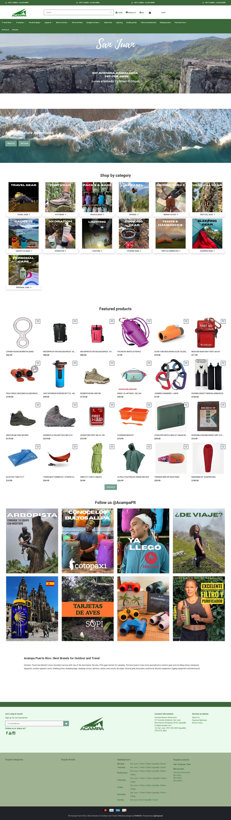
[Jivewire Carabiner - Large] (171, 373)
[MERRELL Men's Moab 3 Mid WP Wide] (22, 415)
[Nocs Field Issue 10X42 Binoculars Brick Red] (22, 373)
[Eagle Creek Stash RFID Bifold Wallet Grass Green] (171, 415)
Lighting (119, 22)
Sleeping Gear (165, 22)
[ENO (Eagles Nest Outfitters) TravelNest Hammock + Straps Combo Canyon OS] (60, 457)
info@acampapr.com (163, 725)
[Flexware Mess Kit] (134, 415)
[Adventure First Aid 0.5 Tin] (97, 415)
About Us (11, 143)
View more (111, 487)
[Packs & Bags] (97, 197)
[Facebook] (7, 733)
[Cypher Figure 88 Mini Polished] (22, 331)
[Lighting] (97, 233)
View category (23, 194)
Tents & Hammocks (148, 22)
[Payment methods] (115, 810)
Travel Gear (7, 22)
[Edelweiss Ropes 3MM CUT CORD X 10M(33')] (97, 457)
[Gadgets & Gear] (24, 233)
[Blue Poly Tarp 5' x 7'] (22, 457)
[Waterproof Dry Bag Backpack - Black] (60, 331)
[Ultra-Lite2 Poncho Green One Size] (134, 457)
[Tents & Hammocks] (171, 233)
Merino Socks (61, 22)
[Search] (111, 11)
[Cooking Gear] (134, 233)
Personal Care (180, 22)
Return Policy (197, 723)
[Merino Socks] (171, 197)
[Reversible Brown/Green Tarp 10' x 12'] (208, 415)
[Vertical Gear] (207, 197)
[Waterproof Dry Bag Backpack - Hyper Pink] (97, 331)
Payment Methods (199, 720)
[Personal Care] (24, 270)
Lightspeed (158, 816)
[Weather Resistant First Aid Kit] (208, 331)
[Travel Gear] (24, 197)
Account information (181, 772)
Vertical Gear (77, 22)
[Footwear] (60, 197)
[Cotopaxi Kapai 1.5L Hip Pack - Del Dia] (134, 373)
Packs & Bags (34, 22)
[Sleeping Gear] (207, 233)
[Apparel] (134, 197)
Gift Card (24, 143)
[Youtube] (10, 733)
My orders (177, 775)
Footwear (20, 22)
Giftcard (5, 30)
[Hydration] (60, 233)
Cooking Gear (131, 22)
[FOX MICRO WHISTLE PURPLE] (134, 331)
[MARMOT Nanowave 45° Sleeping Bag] (208, 457)
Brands (15, 30)
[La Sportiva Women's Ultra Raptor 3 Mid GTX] (60, 415)
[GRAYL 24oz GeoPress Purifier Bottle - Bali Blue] (60, 373)
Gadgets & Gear (92, 22)
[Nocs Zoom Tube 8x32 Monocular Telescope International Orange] (171, 331)
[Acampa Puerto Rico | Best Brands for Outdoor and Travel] (19, 12)
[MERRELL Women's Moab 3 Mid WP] (97, 373)
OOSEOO (138, 816)
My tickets (177, 778)
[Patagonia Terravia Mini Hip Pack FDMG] (171, 457)
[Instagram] (13, 733)
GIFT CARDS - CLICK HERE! (18, 2)
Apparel (48, 22)
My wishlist (177, 781)
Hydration (108, 22)
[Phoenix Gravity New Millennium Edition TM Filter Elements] (208, 373)
